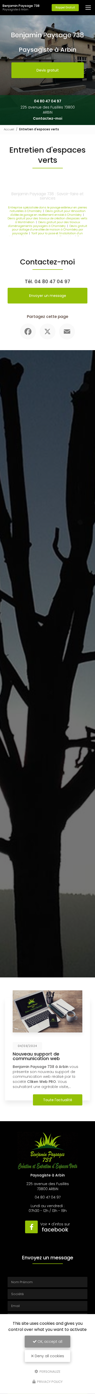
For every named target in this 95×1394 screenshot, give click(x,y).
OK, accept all (49, 1341)
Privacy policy (49, 1381)
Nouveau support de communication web (36, 1056)
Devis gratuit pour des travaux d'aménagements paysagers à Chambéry (44, 224)
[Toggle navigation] (88, 8)
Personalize (50, 1371)
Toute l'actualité (57, 1099)
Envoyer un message (47, 295)
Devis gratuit (47, 70)
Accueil (9, 129)
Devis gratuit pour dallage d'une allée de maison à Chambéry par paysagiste (49, 229)
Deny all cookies (49, 1356)
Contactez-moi (47, 118)
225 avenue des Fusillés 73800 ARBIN (48, 110)
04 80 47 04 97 (47, 101)
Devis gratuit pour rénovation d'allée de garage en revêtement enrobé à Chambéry (48, 213)
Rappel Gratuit (65, 7)
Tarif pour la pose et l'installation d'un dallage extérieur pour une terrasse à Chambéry (45, 235)
